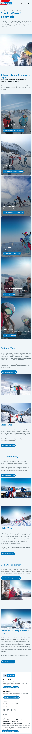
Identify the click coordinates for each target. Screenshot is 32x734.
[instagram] (4, 710)
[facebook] (8, 710)
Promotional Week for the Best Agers (13, 130)
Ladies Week (8, 329)
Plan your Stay (7, 10)
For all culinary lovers (9, 294)
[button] (31, 64)
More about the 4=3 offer (8, 475)
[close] (29, 723)
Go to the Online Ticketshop (10, 731)
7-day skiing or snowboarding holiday (13, 171)
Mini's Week (7, 247)
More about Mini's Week (8, 553)
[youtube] (11, 710)
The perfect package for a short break (13, 212)
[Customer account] (25, 3)
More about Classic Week (8, 445)
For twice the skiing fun (9, 335)
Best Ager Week (9, 125)
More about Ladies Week (8, 662)
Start (2, 10)
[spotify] (15, 710)
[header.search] (21, 3)
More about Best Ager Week (9, 372)
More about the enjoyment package (11, 578)
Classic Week (8, 166)
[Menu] (28, 3)
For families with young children (11, 253)
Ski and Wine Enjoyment (12, 288)
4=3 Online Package (10, 206)
